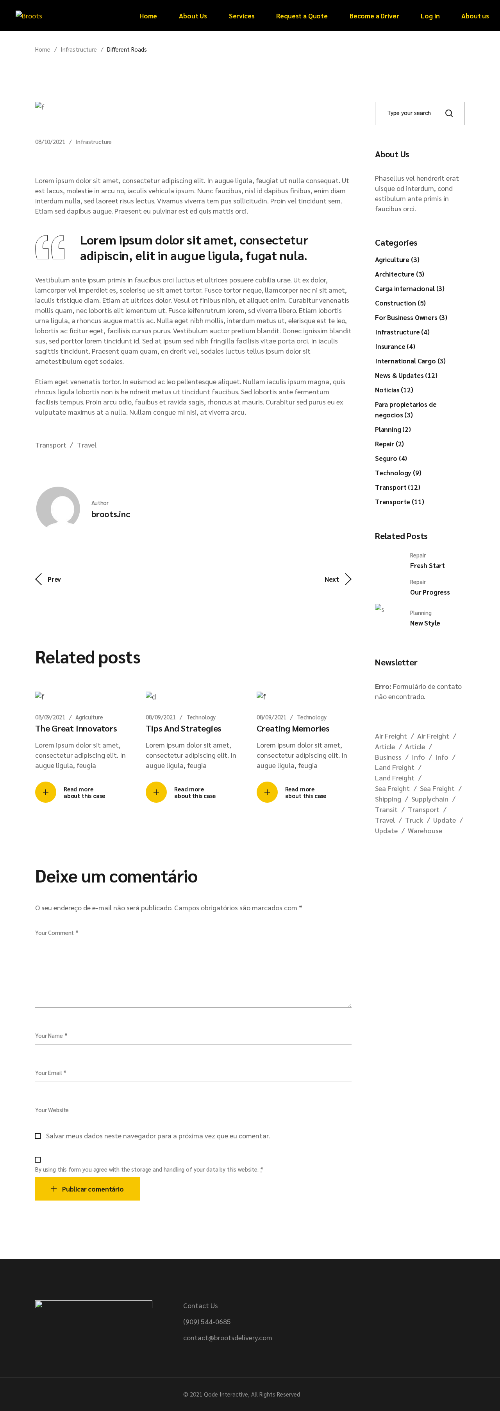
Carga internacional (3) (410, 288)
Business (388, 756)
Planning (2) (393, 429)
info (418, 756)
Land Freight (394, 766)
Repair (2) (389, 443)
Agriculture (89, 717)
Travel (86, 444)
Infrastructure (79, 49)
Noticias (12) (394, 389)
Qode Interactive (226, 1394)
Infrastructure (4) (402, 331)
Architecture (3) (399, 274)
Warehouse (425, 830)
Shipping (388, 798)
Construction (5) (400, 302)
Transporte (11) (399, 501)
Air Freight (391, 735)
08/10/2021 (50, 141)
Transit (386, 809)
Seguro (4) (391, 458)
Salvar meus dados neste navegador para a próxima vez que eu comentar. (158, 1135)
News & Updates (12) (406, 375)
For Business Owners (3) (411, 317)
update (444, 819)
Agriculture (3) (397, 259)
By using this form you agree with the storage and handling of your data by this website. (149, 1169)
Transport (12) (397, 487)
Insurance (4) (395, 346)
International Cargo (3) (410, 360)
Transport (50, 444)
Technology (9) (398, 472)
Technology (201, 717)
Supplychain (429, 798)
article (385, 746)
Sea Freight (392, 788)
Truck (414, 819)
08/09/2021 (50, 717)
